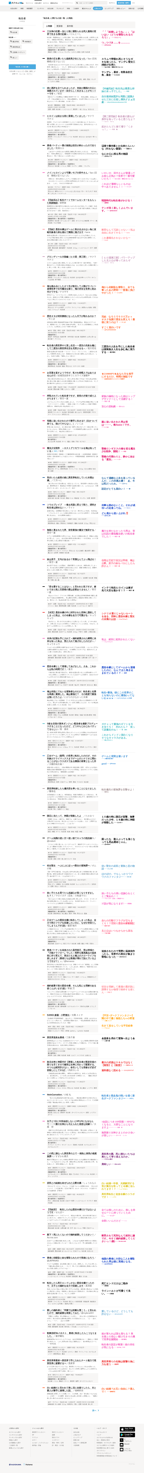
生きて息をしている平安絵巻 (117, 1025)
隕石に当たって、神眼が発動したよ (65, 815)
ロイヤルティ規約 (110, 1443)
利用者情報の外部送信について (107, 1456)
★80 (49, 1168)
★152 (50, 708)
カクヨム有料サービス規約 (105, 1445)
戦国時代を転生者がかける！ (117, 200)
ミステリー (55, 1440)
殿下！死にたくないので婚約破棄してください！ (70, 1234)
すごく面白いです (111, 327)
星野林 (63, 202)
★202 (50, 630)
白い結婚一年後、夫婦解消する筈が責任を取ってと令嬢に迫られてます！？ (118, 1186)
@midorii (51, 840)
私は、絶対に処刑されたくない (118, 639)
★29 (49, 1106)
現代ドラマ (55, 1437)
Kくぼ (52, 318)
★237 (50, 604)
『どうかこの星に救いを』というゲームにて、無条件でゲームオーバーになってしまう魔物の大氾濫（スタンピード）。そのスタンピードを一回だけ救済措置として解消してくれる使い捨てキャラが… (72, 846)
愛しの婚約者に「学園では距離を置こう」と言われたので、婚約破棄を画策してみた (71, 1312)
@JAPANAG (53, 1260)
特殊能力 (28, 41)
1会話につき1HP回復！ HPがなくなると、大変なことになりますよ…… (118, 1124)
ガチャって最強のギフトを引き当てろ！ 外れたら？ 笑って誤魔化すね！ (118, 727)
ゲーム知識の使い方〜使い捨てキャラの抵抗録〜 (70, 838)
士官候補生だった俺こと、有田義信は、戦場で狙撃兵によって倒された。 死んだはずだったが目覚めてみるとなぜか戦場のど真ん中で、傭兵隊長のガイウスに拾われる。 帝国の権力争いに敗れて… (72, 796)
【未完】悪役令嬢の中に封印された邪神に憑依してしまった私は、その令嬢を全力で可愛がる (71, 614)
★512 (50, 330)
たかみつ (90, 815)
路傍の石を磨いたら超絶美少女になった (66, 58)
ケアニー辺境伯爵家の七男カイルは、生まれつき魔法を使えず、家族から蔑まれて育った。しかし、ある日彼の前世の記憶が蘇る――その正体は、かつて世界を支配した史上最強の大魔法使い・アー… (72, 538)
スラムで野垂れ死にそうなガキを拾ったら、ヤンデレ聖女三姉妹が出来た (118, 62)
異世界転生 (16, 47)
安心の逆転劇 (109, 406)
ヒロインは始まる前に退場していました (66, 115)
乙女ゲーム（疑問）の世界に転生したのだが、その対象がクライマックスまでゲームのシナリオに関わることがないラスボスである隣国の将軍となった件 (71, 758)
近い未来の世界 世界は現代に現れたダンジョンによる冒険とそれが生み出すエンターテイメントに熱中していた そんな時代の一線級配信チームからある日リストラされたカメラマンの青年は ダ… (72, 734)
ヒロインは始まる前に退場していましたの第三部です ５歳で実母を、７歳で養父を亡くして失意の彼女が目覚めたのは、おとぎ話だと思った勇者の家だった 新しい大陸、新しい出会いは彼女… (72, 265)
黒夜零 (71, 1363)
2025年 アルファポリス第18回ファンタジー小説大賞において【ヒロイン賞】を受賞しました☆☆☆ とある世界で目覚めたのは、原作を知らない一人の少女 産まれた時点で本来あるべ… (72, 124)
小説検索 (76, 1445)
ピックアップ (77, 1437)
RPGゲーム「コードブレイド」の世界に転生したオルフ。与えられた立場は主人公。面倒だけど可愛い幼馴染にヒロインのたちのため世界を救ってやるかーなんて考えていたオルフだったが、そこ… (72, 297)
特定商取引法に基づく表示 (105, 1448)
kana (88, 232)
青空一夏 (64, 398)
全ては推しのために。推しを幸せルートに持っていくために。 (118, 1213)
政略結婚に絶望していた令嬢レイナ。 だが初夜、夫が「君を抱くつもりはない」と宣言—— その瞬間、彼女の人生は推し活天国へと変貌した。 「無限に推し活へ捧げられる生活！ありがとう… (72, 1396)
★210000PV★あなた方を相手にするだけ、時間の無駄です (117, 375)
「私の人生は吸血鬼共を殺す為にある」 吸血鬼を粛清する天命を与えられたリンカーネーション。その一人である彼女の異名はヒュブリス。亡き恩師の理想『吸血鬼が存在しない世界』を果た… (72, 1100)
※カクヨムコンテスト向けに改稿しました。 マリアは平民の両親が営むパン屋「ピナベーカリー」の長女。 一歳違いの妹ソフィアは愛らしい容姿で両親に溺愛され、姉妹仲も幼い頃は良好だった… (72, 404)
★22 (49, 1272)
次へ (94, 1410)
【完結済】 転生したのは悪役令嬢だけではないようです (71, 1211)
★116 (50, 853)
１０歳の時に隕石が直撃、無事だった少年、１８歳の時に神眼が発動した (118, 819)
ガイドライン (101, 1450)
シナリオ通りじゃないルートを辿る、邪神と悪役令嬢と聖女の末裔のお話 (118, 616)
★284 (50, 360)
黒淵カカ (60, 147)
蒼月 (70, 669)
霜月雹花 (92, 348)
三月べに (57, 480)
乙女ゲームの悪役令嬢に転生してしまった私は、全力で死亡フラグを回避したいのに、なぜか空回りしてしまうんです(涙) (71, 922)
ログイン (112, 3)
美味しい (106, 1164)
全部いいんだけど (111, 1220)
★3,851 (50, 105)
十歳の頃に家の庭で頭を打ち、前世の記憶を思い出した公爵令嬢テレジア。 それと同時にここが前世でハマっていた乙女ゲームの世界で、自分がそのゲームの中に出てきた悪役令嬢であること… (72, 674)
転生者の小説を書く (22, 67)
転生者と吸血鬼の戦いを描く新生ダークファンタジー (118, 1097)
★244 (50, 435)
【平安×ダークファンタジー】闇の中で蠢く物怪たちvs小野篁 (118, 1017)
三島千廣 (70, 1037)
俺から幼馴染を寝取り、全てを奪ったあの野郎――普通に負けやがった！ (118, 290)
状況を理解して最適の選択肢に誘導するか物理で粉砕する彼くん (118, 989)
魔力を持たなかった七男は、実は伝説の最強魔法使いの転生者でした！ (118, 534)
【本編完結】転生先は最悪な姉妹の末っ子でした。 (118, 90)
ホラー (34, 1440)
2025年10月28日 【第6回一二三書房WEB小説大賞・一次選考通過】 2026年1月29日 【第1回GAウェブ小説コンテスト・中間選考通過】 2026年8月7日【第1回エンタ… (72, 456)
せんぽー (60, 1212)
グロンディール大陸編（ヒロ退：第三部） (67, 256)
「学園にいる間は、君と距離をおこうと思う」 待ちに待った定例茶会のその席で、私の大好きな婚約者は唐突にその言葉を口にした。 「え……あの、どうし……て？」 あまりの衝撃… (72, 1318)
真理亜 (89, 1285)
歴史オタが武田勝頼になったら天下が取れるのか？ (71, 316)
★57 (49, 1402)
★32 (49, 1224)
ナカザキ (64, 291)
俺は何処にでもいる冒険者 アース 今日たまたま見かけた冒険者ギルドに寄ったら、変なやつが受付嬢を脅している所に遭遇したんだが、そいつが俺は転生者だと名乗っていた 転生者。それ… (72, 702)
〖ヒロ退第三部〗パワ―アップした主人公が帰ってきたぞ (118, 259)
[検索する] (77, 3)
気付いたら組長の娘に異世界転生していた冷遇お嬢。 (70, 479)
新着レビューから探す (16, 1448)
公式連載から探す (15, 1443)
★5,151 (50, 46)
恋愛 (63, 105)
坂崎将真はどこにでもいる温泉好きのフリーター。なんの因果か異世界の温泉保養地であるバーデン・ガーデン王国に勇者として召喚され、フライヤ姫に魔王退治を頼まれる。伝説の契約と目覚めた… (72, 1043)
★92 (49, 741)
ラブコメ (57, 73)
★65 (49, 973)
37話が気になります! (113, 903)
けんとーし (76, 33)
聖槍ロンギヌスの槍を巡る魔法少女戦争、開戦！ (118, 450)
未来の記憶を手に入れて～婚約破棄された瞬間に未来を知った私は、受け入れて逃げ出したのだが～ (71, 640)
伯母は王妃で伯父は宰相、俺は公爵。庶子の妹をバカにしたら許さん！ (118, 563)
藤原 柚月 (72, 925)
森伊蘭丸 (60, 1335)
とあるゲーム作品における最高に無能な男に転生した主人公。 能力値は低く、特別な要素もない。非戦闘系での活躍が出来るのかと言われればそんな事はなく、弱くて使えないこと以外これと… (72, 153)
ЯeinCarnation (54, 1094)
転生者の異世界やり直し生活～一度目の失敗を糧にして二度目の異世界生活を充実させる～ (71, 347)
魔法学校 (16, 41)
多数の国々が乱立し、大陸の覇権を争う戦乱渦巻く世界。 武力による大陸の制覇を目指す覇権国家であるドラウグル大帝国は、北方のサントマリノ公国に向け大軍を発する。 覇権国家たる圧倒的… (72, 769)
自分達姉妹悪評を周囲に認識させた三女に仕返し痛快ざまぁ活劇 (118, 99)
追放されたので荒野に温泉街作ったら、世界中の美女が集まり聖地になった (118, 954)
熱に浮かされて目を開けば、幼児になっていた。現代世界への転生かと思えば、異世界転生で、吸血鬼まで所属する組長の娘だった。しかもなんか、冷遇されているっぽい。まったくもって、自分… (72, 485)
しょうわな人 (89, 1182)
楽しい (15, 57)
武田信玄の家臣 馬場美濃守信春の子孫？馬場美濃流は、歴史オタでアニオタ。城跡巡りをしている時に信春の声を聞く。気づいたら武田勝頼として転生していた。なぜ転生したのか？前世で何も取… (72, 324)
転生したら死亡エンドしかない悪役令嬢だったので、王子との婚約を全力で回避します (70, 1284)
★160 (50, 519)
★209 (50, 574)
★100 (50, 803)
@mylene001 (87, 1312)
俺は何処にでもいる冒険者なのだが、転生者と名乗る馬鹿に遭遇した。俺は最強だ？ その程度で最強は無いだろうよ (71, 694)
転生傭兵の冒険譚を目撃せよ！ (118, 789)
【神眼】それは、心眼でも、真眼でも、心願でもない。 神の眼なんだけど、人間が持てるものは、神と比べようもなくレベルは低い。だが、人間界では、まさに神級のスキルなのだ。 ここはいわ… (72, 821)
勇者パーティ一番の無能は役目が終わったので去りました (71, 147)
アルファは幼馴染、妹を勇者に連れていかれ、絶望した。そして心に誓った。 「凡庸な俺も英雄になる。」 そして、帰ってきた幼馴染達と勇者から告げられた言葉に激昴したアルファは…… (72, 1266)
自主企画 (76, 1432)
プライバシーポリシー (104, 1453)
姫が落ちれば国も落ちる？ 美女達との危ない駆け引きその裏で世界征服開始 (118, 1336)
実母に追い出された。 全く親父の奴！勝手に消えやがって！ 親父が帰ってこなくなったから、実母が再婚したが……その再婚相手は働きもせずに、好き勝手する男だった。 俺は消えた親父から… (72, 429)
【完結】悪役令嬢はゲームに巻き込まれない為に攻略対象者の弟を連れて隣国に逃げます (71, 231)
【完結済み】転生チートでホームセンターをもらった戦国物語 (71, 201)
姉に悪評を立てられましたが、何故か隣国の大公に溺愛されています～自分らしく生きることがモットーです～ (71, 90)
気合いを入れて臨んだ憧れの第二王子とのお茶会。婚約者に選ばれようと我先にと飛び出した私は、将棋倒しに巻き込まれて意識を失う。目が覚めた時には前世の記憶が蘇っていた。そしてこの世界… (72, 1291)
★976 (50, 271)
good (104, 763)
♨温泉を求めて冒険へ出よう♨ (118, 1038)
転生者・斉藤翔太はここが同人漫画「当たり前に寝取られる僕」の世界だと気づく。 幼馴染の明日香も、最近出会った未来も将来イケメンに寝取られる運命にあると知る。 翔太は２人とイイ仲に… (72, 39)
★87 (49, 1049)
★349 (50, 410)
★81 (49, 1082)
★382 (50, 462)
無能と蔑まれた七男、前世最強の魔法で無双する (70, 529)
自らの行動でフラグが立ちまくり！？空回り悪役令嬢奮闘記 (118, 922)
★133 (50, 880)
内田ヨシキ (73, 1069)
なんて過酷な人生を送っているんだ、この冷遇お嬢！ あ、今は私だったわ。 (118, 481)
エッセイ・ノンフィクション (40, 1443)
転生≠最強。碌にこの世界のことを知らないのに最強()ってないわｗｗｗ (118, 695)
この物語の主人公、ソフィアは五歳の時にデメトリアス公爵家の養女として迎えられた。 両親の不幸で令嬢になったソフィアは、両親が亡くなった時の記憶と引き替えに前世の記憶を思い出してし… (72, 931)
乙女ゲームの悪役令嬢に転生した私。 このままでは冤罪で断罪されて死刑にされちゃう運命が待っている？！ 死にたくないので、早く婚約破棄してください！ (72, 1243)
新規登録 (124, 3)
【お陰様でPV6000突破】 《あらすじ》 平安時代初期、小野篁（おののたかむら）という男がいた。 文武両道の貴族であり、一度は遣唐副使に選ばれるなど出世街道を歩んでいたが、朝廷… (72, 1020)
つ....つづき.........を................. (116, 42)
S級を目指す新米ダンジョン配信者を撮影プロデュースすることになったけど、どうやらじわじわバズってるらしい (72, 726)
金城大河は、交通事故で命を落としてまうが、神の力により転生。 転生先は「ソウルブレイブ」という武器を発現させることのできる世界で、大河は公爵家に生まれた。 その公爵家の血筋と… (72, 513)
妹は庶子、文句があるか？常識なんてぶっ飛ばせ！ (71, 559)
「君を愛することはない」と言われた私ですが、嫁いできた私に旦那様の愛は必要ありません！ (71, 588)
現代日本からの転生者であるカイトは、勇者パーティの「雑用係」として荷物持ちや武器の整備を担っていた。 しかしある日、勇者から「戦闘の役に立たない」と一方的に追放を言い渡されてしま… (72, 966)
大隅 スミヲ (77, 1014)
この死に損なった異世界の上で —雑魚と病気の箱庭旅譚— (72, 1155)
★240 (50, 492)
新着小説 (76, 1440)
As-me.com (52, 1237)
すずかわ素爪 (62, 1156)
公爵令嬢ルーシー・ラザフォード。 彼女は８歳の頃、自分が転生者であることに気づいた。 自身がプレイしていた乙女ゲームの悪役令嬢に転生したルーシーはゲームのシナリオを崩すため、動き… (72, 1217)
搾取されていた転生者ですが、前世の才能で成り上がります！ (71, 397)
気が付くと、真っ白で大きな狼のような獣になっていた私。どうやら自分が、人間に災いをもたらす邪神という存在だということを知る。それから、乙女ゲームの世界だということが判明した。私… (72, 623)
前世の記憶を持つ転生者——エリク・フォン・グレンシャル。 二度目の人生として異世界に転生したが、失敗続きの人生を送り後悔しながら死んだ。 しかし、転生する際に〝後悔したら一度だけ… (72, 353)
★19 (49, 1375)
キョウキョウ (53, 643)
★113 (50, 776)
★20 (49, 1249)
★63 (49, 1194)
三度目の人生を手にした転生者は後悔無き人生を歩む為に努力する (118, 349)
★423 (50, 303)
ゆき (62, 450)
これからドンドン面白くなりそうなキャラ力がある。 (117, 736)
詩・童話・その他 (58, 1445)
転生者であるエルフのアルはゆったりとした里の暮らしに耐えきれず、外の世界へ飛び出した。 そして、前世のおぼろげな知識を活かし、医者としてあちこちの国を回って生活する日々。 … (72, 67)
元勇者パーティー (19, 52)
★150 (50, 544)
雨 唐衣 (64, 728)
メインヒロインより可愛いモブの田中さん (67, 172)
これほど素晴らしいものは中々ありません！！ (116, 185)
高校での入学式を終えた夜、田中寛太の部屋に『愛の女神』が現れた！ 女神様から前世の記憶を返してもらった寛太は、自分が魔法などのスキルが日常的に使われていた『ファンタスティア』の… (72, 1132)
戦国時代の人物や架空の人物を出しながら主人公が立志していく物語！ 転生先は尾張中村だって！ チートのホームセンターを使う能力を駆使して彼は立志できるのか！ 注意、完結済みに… (72, 208)
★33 (49, 1297)
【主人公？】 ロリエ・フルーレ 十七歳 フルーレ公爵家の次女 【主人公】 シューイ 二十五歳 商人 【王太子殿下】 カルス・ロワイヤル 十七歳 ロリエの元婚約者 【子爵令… (72, 1188)
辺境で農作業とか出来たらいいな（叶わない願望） (118, 147)
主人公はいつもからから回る (117, 930)
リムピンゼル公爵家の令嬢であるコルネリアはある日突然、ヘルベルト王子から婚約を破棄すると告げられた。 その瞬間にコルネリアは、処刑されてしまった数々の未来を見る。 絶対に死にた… (72, 649)
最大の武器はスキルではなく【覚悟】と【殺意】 (117, 1064)
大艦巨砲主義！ (56, 763)
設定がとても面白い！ (114, 488)
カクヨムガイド (102, 1432)
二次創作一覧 (13, 1445)
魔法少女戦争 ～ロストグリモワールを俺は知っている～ (71, 449)
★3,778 (50, 73)
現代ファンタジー (60, 46)
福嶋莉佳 (79, 1390)
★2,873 (50, 130)
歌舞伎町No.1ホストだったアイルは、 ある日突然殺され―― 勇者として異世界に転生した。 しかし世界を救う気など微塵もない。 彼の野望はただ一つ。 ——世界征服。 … (72, 1341)
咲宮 (60, 93)
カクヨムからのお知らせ (105, 1437)
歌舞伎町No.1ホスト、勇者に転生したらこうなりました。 (72, 1334)
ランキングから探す (15, 1437)
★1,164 (50, 244)
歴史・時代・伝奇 (60, 214)
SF (33, 1435)
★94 (49, 1000)
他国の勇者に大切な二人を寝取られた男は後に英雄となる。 (118, 1260)
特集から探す (13, 1440)
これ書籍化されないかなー (116, 238)
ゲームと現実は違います (115, 756)
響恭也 (52, 791)
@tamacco (69, 961)
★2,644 (50, 187)
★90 (49, 1027)
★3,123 (50, 214)
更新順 (59, 25)
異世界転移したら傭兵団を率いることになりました (71, 788)
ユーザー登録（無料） (26, 71)
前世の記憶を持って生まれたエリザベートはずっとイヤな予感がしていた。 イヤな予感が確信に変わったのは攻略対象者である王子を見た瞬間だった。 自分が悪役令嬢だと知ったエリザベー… (72, 237)
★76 (49, 937)
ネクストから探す (15, 1432)
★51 (49, 1347)
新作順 (70, 25)
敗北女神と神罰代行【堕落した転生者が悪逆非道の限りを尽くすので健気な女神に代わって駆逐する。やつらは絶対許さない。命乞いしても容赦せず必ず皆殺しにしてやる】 (71, 1066)
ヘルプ (99, 1435)
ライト (71, 507)
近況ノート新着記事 (80, 1443)
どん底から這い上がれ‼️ (115, 513)
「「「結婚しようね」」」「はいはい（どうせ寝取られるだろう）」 (118, 34)
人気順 (49, 25)
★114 (50, 827)
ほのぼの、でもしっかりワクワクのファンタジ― (117, 875)
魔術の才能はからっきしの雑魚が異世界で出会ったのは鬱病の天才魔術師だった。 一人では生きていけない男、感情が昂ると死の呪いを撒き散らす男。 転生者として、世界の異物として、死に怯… (72, 1161)
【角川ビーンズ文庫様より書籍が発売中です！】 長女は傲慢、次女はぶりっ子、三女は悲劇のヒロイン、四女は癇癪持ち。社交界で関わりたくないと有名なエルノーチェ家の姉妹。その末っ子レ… (72, 99)
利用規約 (99, 1443)
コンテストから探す (15, 1435)
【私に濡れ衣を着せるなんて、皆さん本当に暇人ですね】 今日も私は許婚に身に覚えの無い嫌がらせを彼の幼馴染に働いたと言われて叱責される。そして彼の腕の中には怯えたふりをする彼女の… (72, 381)
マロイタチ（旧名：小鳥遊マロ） (72, 895)
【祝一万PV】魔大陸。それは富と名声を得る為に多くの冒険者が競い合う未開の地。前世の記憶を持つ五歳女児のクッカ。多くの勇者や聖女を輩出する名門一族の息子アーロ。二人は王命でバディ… (72, 874)
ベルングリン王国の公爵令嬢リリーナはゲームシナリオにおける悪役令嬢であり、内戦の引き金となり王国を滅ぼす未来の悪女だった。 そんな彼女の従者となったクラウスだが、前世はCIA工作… (72, 994)
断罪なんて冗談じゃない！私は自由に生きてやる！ (118, 231)
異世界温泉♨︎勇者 (55, 1037)
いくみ (80, 423)
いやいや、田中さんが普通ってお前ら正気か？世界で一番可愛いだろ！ (118, 176)
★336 (50, 387)
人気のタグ (77, 1435)
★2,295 (50, 160)
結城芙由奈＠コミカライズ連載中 (74, 375)
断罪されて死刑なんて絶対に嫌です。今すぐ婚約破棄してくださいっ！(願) (118, 1238)
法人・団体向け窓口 (103, 1440)
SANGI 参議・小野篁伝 (58, 1014)
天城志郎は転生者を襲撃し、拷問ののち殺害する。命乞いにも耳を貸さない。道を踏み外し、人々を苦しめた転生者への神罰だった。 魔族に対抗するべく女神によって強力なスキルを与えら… (72, 1075)
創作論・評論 (36, 1445)
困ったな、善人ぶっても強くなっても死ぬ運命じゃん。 (118, 840)
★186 (50, 681)
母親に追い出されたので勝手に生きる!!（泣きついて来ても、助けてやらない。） (72, 422)
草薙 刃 (71, 988)
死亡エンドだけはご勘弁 (115, 1283)
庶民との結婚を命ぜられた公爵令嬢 (64, 1182)
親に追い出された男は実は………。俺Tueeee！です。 (117, 423)
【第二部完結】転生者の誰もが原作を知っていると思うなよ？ (118, 118)
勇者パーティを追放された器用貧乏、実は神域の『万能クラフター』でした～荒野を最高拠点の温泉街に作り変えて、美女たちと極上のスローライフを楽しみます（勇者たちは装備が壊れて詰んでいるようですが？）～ (71, 955)
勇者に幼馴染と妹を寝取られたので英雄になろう (70, 1257)
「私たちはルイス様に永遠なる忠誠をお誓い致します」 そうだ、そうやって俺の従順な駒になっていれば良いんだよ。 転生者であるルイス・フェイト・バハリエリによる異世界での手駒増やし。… (72, 901)
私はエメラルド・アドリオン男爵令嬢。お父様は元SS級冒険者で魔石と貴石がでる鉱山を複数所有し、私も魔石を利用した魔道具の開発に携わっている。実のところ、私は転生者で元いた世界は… (72, 597)
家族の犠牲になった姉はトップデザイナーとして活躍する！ (118, 397)
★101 (50, 907)
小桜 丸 (67, 1094)
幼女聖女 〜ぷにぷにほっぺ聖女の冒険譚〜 (68, 865)
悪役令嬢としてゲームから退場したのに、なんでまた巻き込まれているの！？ (118, 670)
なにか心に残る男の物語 (115, 154)
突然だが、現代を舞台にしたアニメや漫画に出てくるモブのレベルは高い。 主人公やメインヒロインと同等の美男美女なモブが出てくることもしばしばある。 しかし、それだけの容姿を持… (72, 181)
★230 (50, 655)
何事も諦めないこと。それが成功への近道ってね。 (118, 506)
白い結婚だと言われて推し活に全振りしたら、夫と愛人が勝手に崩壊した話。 (71, 1389)
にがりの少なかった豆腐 (76, 696)
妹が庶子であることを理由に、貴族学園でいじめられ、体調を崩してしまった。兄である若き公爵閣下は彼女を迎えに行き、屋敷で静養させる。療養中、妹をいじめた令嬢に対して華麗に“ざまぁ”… (72, 567)
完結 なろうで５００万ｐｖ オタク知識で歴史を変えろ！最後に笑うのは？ (118, 319)
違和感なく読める (111, 1070)
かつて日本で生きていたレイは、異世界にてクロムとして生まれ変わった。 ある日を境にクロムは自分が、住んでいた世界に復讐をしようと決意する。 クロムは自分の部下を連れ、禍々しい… (72, 1368)
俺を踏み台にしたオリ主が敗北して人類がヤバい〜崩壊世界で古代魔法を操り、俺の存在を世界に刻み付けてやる (71, 288)
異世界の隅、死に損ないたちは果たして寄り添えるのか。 (118, 1155)
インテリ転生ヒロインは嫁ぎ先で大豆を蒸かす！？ (117, 589)
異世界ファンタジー (61, 130)
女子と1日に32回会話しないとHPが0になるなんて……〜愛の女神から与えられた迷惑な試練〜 (70, 1123)
